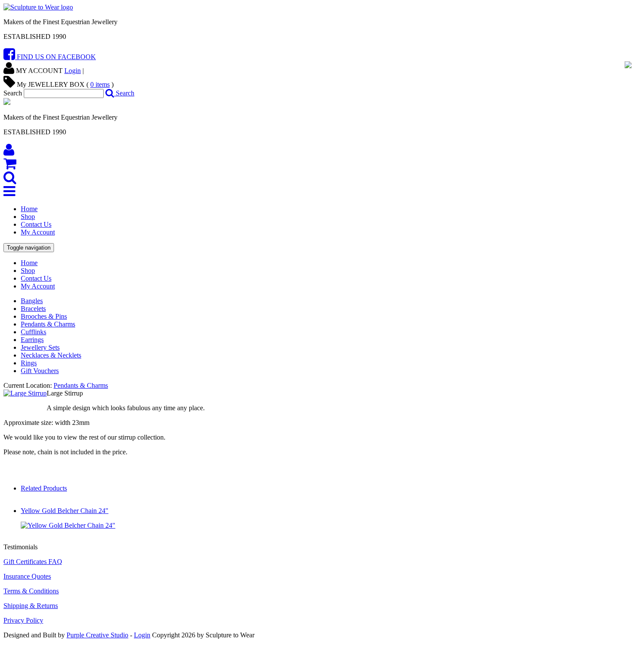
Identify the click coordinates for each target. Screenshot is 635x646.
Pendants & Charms (48, 324)
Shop (28, 216)
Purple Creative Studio (97, 635)
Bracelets (33, 308)
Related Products (44, 488)
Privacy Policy (23, 620)
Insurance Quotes (27, 576)
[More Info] (68, 525)
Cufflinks (33, 332)
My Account (38, 232)
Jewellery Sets (40, 347)
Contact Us (36, 224)
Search (124, 93)
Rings (29, 363)
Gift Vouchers (40, 370)
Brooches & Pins (44, 316)
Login (72, 70)
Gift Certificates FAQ (32, 561)
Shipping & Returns (30, 605)
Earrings (32, 339)
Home (29, 208)
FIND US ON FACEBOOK (55, 56)
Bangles (32, 300)
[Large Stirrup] (25, 393)
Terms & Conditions (31, 591)
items (100, 84)
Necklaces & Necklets (51, 355)
